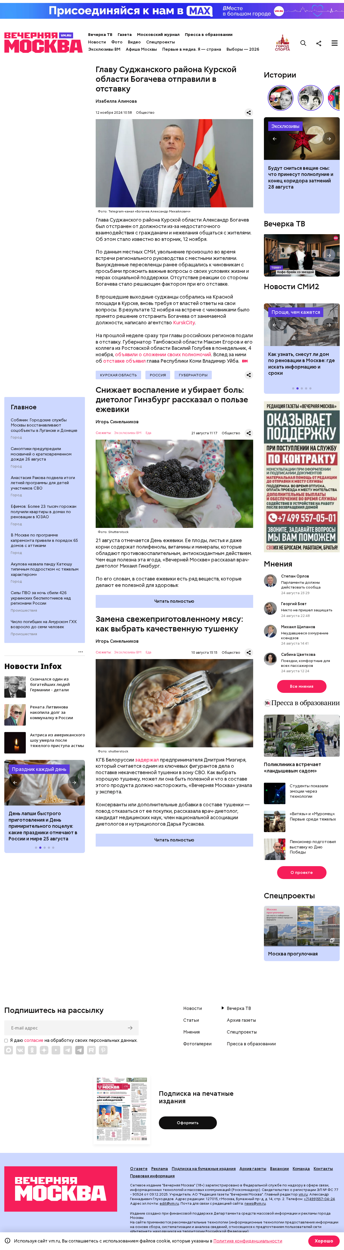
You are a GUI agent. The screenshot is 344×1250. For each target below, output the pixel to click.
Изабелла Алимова (116, 101)
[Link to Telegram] (67, 1050)
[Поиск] (303, 43)
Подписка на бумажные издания (204, 1169)
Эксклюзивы (285, 126)
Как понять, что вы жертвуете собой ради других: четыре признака (302, 138)
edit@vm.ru (169, 1203)
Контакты (323, 1169)
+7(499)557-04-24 (319, 1199)
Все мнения (301, 686)
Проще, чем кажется (295, 312)
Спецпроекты (160, 42)
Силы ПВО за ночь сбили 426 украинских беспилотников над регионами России (41, 598)
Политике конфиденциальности (247, 1241)
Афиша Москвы (141, 49)
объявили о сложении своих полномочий (163, 354)
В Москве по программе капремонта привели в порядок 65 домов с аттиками (44, 540)
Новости (97, 42)
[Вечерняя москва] (60, 1189)
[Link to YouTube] (56, 1050)
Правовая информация (152, 1176)
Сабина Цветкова (298, 655)
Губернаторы (193, 375)
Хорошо (324, 1241)
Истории (280, 75)
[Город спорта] (282, 43)
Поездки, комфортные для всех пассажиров (305, 663)
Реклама (159, 1169)
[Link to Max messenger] (8, 1050)
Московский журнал (158, 34)
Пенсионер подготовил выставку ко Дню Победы (313, 847)
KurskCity (184, 322)
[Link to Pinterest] (103, 1050)
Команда (301, 1169)
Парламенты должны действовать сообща (301, 585)
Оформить (188, 1123)
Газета (125, 34)
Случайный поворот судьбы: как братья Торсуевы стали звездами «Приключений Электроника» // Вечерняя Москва (310, 98)
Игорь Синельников (117, 422)
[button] (15, 782)
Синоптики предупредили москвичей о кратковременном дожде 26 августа (41, 454)
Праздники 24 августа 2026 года (44, 783)
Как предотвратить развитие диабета (302, 324)
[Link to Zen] (44, 1050)
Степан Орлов (295, 576)
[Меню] (334, 43)
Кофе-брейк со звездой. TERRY (302, 255)
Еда (148, 433)
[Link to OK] (32, 1050)
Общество (145, 113)
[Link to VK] (20, 1050)
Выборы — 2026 (243, 49)
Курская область (118, 375)
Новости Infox (33, 666)
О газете (139, 1169)
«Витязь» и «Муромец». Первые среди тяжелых (313, 817)
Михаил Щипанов (298, 627)
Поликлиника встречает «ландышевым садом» (292, 768)
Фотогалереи (197, 1044)
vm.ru (303, 1194)
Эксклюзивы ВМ (104, 49)
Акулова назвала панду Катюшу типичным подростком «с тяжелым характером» (44, 569)
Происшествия (24, 610)
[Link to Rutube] (91, 1050)
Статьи (191, 1020)
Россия (158, 375)
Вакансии (279, 1169)
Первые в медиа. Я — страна (191, 49)
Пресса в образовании (208, 34)
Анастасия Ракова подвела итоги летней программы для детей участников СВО (43, 483)
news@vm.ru (255, 1203)
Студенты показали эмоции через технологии (309, 791)
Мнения (278, 564)
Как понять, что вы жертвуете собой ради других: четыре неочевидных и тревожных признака (300, 180)
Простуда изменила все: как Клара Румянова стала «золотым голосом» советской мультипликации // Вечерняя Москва (280, 98)
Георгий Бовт (294, 604)
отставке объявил (124, 361)
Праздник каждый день (39, 769)
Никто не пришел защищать (306, 610)
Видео (134, 42)
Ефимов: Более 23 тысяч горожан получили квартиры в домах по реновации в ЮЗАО (43, 512)
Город (16, 437)
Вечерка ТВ (100, 34)
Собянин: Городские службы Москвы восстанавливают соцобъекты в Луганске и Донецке (44, 425)
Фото (117, 42)
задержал (147, 759)
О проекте (302, 873)
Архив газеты (241, 1020)
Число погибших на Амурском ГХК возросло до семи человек (44, 624)
